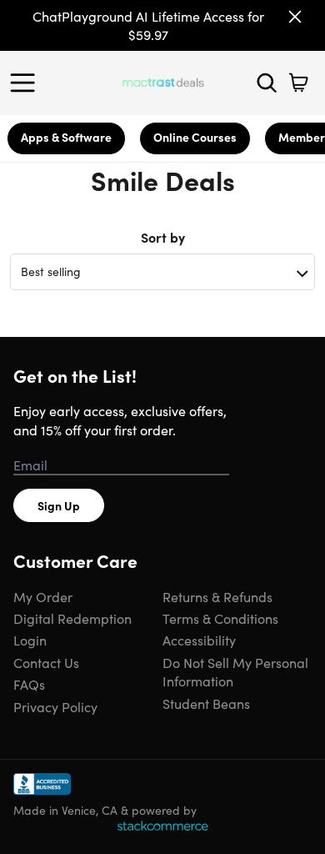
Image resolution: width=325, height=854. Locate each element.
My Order (42, 596)
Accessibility (199, 639)
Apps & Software (66, 136)
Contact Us (46, 662)
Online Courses (195, 136)
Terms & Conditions (220, 618)
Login (30, 639)
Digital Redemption (72, 618)
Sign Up (59, 505)
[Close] (295, 16)
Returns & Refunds (217, 596)
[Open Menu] (26, 82)
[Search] (266, 82)
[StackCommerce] (162, 826)
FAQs (29, 684)
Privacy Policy (55, 706)
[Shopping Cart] (298, 83)
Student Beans (206, 703)
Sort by (163, 237)
